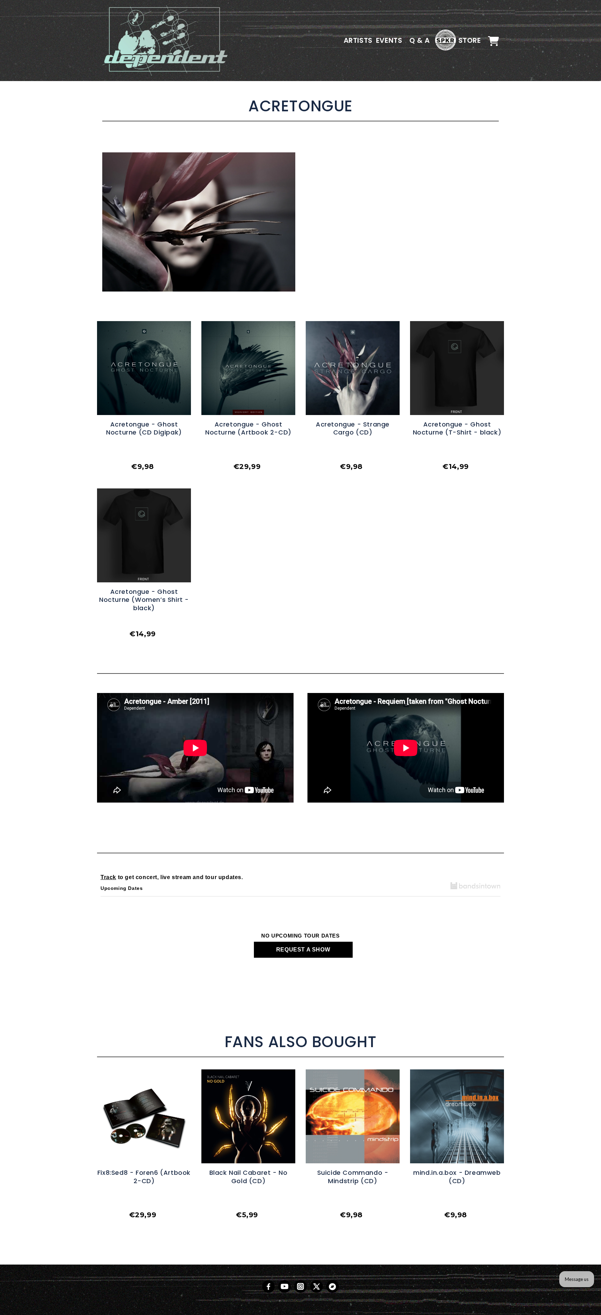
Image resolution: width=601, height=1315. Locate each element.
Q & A (419, 40)
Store (469, 40)
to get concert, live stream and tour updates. (172, 877)
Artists (358, 40)
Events (389, 40)
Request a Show (303, 950)
